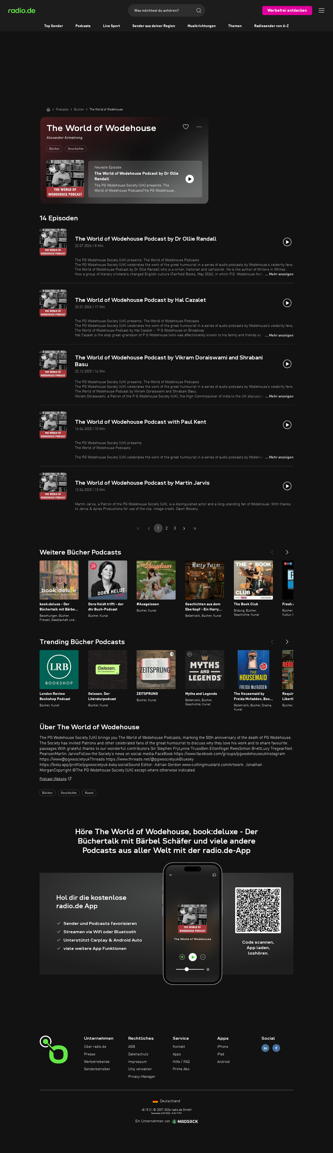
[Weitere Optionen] (199, 127)
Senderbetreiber (97, 1069)
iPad (220, 1054)
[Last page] (194, 528)
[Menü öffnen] (321, 10)
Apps (177, 1054)
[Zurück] (272, 550)
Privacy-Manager (141, 1077)
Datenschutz (138, 1054)
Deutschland (169, 1101)
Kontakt (179, 1047)
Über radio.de (95, 1047)
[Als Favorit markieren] (186, 126)
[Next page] (184, 528)
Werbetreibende (97, 1062)
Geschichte (76, 149)
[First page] (138, 528)
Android (223, 1062)
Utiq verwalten (140, 1069)
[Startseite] (48, 109)
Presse (89, 1054)
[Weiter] (287, 550)
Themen (235, 26)
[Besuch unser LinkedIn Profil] (265, 1048)
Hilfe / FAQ (181, 1062)
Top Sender (53, 26)
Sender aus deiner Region (153, 26)
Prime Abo (181, 1069)
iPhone (222, 1047)
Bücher (54, 149)
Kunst (89, 793)
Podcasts (83, 26)
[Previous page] (149, 528)
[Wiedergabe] (189, 179)
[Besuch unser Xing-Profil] (276, 1048)
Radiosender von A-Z (271, 26)
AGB (131, 1047)
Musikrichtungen (202, 26)
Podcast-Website (53, 779)
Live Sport (111, 26)
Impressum (137, 1062)
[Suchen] (199, 10)
